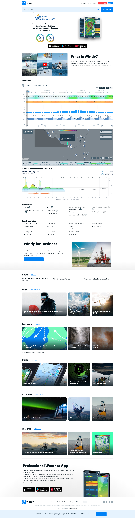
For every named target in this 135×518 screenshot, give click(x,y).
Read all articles (35, 289)
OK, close (101, 514)
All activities (39, 394)
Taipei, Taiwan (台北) (53, 213)
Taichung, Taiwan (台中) (99, 212)
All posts (37, 324)
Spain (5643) (51, 231)
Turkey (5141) (73, 226)
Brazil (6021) (50, 226)
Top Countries (29, 221)
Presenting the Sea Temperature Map (96, 279)
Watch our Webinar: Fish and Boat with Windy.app (35, 279)
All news (33, 275)
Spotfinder (65, 501)
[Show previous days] (26, 163)
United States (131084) (31, 223)
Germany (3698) (97, 223)
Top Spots (27, 204)
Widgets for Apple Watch (61, 279)
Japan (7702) (28, 231)
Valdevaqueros (40, 85)
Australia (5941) (51, 229)
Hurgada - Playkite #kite (76, 215)
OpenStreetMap (104, 160)
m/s (29, 85)
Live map (83, 3)
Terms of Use (66, 514)
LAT (24, 120)
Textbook (27, 324)
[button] (107, 173)
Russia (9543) (28, 229)
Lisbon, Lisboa (73, 212)
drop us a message (73, 508)
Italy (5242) (50, 234)
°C (24, 101)
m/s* (24, 98)
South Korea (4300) (75, 234)
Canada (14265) (29, 226)
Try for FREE (103, 3)
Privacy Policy (57, 514)
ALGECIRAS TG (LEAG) (31, 172)
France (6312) (28, 234)
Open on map (107, 9)
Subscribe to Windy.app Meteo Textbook (33, 352)
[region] (67, 145)
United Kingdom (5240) (76, 223)
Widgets (95, 3)
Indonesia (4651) (74, 231)
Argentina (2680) (97, 226)
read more (45, 30)
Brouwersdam (51, 210)
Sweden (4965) (73, 229)
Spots (89, 3)
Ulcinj (48, 207)
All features (37, 429)
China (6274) (51, 223)
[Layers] (92, 158)
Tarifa (26, 207)
